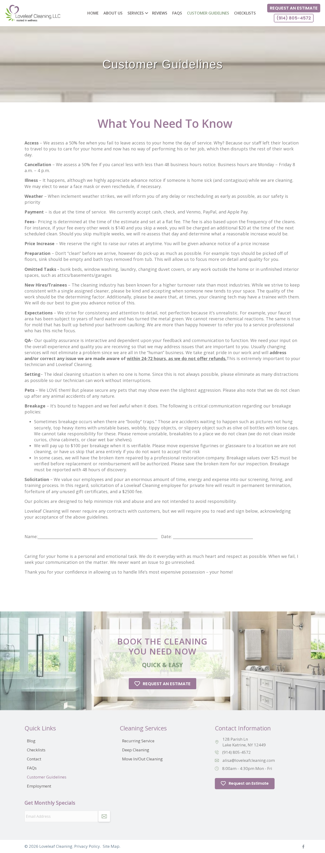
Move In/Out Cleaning (142, 759)
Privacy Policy (87, 846)
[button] (146, 13)
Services (136, 13)
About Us (113, 13)
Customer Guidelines (208, 13)
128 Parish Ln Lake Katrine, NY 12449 (244, 742)
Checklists (245, 13)
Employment (39, 786)
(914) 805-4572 (236, 752)
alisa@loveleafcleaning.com (248, 760)
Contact (34, 759)
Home (92, 13)
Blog (31, 741)
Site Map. (111, 846)
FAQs (177, 13)
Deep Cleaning (135, 750)
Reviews (159, 13)
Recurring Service (138, 741)
